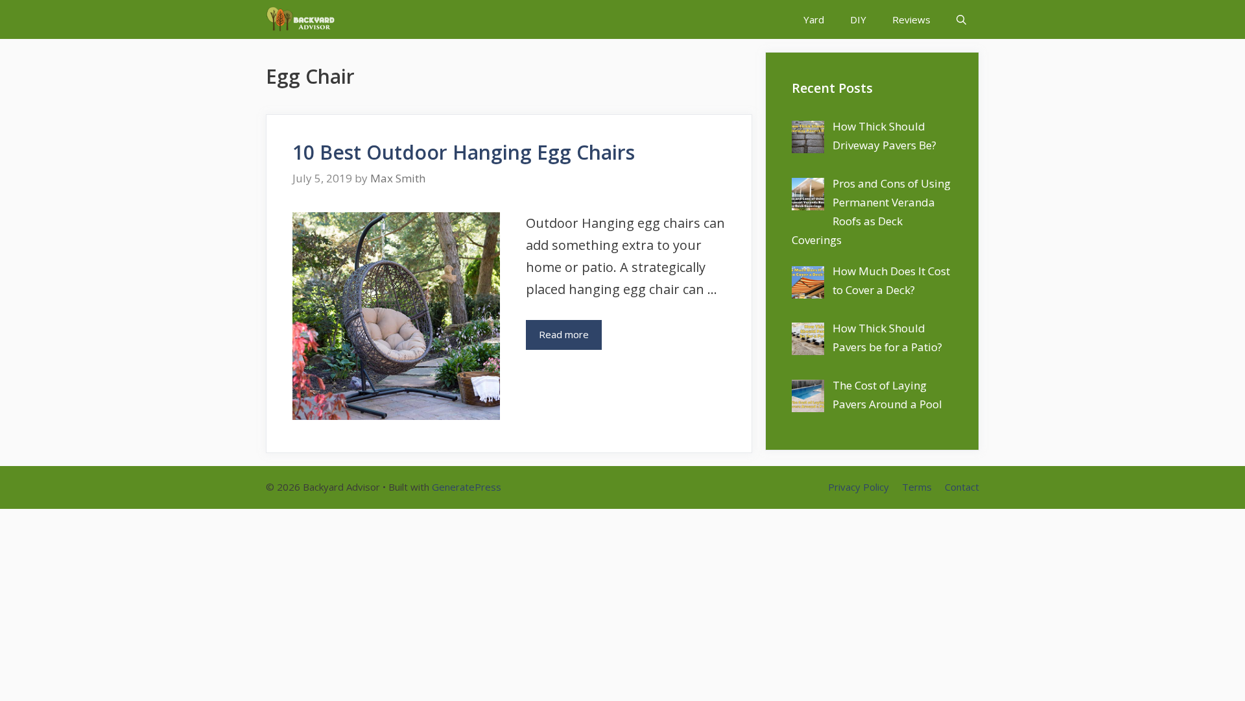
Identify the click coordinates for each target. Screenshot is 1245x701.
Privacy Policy (858, 486)
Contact (962, 486)
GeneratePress (466, 486)
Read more (564, 334)
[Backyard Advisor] (303, 19)
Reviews (911, 19)
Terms (917, 486)
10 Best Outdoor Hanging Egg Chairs (463, 152)
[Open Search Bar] (961, 19)
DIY (858, 19)
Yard (813, 19)
